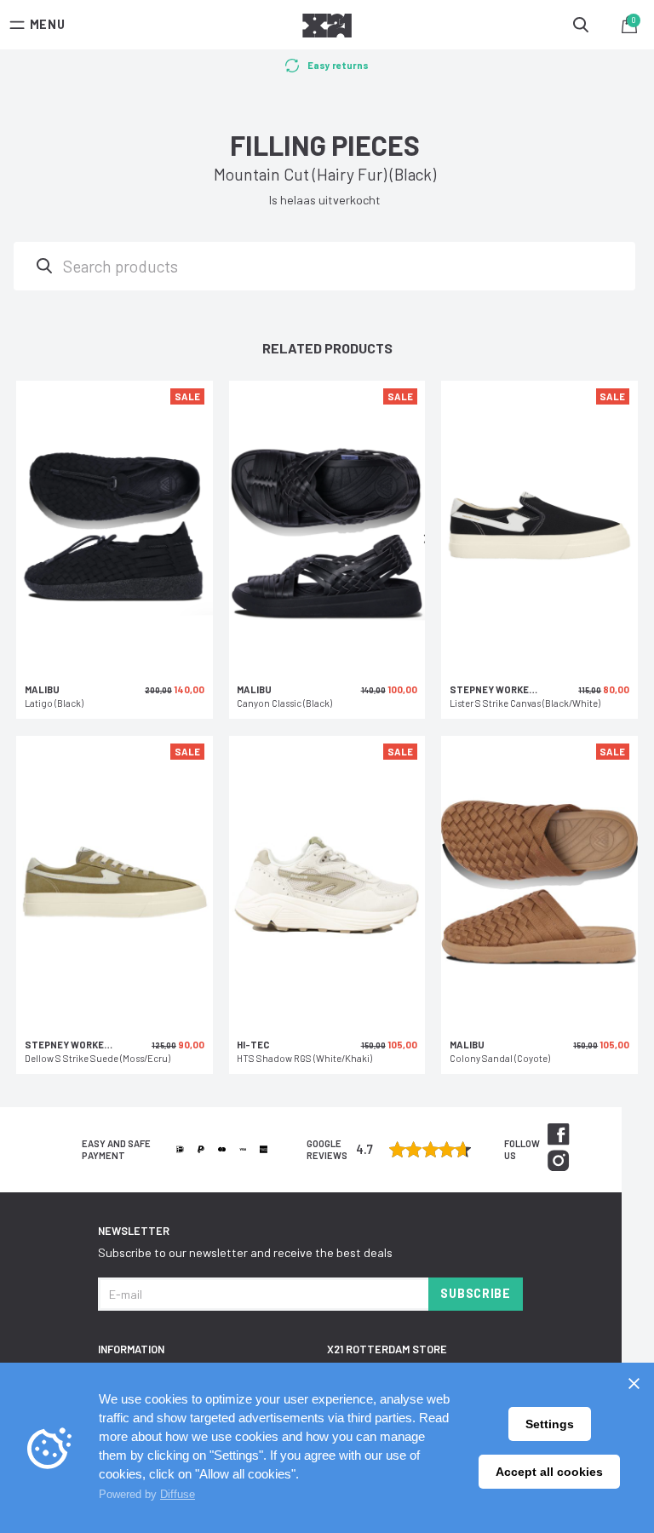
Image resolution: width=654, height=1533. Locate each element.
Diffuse (177, 1494)
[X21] (327, 28)
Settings (549, 1424)
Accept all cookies (549, 1471)
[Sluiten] (633, 1383)
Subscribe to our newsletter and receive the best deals (245, 1252)
